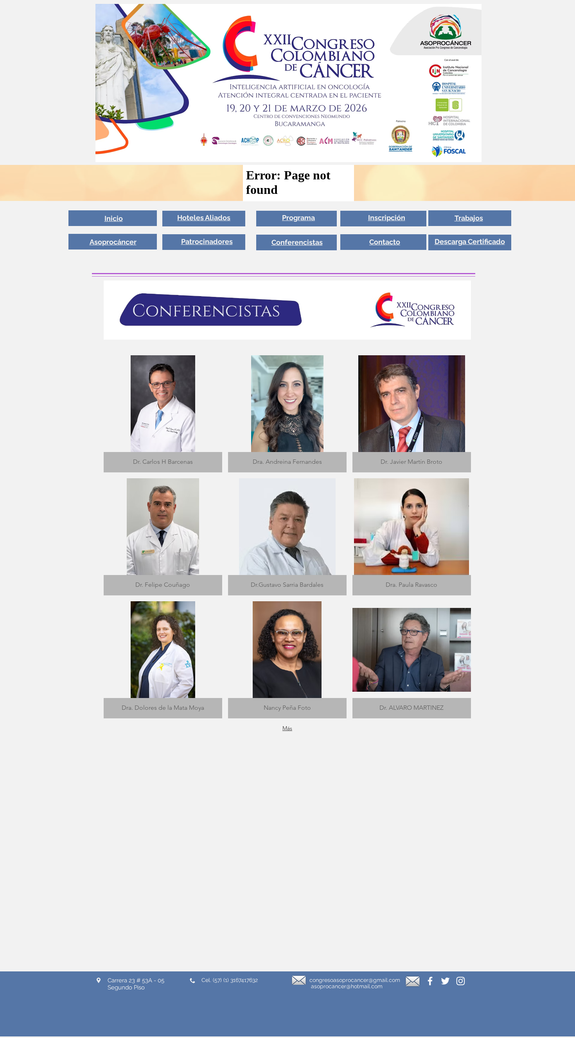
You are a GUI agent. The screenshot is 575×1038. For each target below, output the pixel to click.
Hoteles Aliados (203, 217)
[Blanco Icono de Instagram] (460, 981)
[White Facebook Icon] (430, 981)
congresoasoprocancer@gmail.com (354, 980)
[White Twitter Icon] (445, 981)
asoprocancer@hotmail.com (347, 986)
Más (287, 728)
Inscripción (386, 217)
